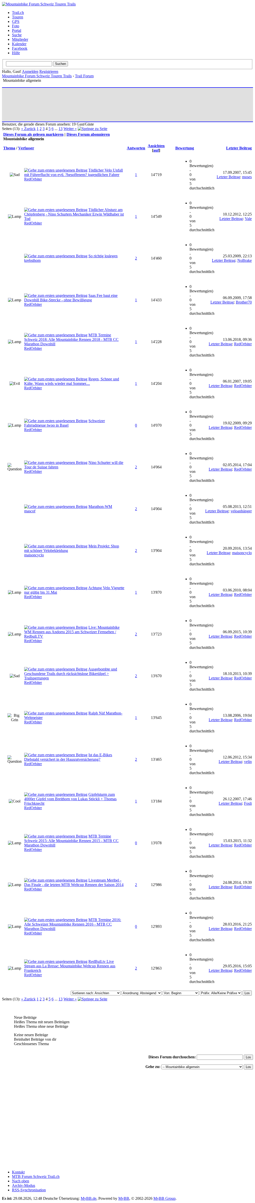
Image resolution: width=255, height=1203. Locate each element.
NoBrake (244, 260)
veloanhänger (241, 511)
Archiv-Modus (23, 1185)
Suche (17, 35)
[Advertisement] (94, 104)
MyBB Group (164, 1198)
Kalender (19, 44)
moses (247, 177)
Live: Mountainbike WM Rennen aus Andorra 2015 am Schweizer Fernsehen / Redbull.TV (72, 631)
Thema (9, 148)
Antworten (136, 148)
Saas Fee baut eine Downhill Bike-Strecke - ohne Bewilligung (71, 297)
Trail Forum (84, 76)
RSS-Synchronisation (29, 1190)
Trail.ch (18, 12)
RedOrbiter (33, 179)
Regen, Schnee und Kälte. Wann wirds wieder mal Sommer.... (71, 381)
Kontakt (18, 1172)
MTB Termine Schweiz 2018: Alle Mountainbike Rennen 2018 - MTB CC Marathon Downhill (71, 339)
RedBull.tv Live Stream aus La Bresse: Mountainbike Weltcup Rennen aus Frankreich (69, 966)
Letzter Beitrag (239, 148)
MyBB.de (88, 1198)
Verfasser (26, 148)
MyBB (123, 1198)
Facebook (19, 48)
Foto (15, 26)
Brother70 (244, 302)
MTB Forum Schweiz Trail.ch (36, 1176)
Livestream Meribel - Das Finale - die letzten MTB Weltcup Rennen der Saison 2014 (74, 882)
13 (61, 129)
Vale (248, 219)
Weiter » (70, 129)
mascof (29, 511)
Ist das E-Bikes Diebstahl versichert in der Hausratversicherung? (68, 757)
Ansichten (156, 146)
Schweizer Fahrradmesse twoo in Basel (64, 423)
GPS (15, 21)
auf (156, 150)
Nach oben (20, 1181)
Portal (16, 30)
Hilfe (16, 53)
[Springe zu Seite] (92, 129)
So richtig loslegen (103, 256)
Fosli (248, 803)
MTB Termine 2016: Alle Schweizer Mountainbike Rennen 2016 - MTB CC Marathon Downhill (72, 924)
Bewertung (184, 148)
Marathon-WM (100, 506)
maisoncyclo (34, 555)
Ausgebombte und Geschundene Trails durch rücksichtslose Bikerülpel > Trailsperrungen (70, 673)
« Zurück (28, 129)
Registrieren (48, 71)
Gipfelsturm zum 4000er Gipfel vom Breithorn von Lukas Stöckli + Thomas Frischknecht (70, 798)
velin (248, 761)
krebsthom (32, 260)
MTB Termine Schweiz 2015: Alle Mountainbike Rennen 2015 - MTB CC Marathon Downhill (71, 840)
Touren (17, 17)
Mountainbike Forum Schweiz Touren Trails (37, 76)
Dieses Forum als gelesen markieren (33, 134)
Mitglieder (20, 39)
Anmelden (30, 71)
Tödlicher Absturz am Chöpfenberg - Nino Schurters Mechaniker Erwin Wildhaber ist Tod (74, 214)
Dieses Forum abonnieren (88, 134)
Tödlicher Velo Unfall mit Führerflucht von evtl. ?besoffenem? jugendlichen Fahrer (73, 172)
